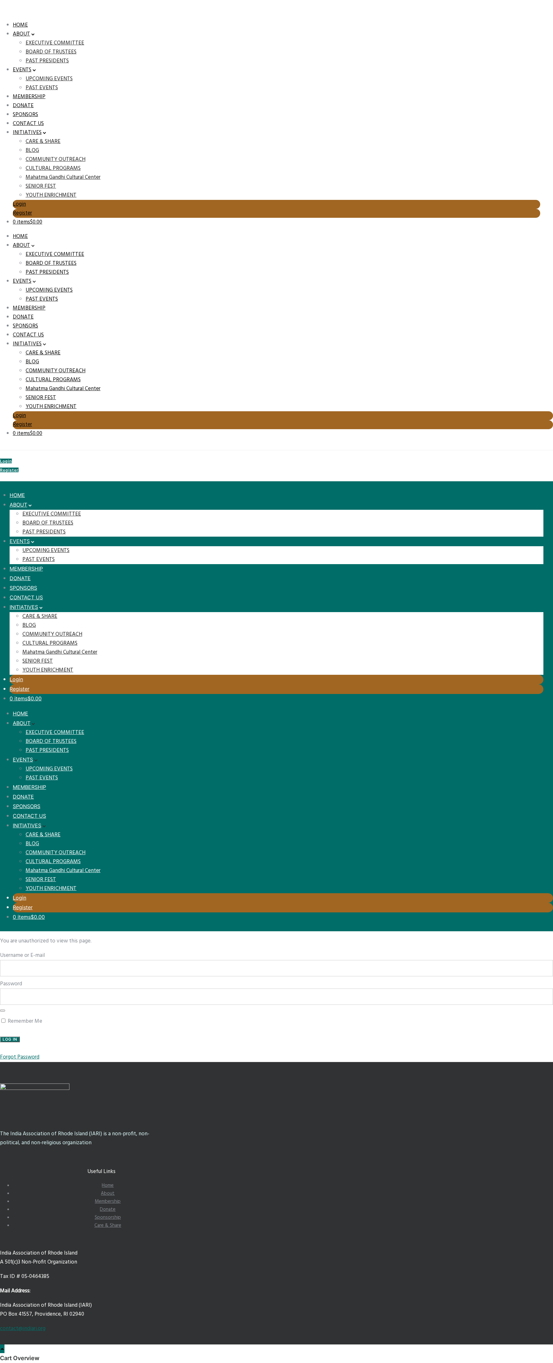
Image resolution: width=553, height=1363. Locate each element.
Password (11, 984)
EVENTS (22, 70)
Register (22, 213)
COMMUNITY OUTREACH (55, 159)
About (108, 1193)
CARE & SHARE (43, 141)
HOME (20, 25)
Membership (108, 1201)
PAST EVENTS (42, 87)
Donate (108, 1209)
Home (108, 1185)
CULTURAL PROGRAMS (53, 168)
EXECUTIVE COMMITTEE (55, 43)
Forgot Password (19, 1057)
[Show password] (2, 1011)
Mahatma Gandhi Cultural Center (63, 177)
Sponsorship (108, 1217)
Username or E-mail (22, 955)
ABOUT (21, 34)
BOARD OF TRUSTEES (51, 52)
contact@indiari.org (22, 1328)
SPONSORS (25, 114)
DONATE (23, 105)
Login (19, 204)
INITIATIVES (27, 132)
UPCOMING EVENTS (49, 79)
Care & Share (107, 1225)
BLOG (32, 150)
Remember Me (24, 1021)
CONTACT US (28, 123)
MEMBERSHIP (29, 96)
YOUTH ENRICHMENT (51, 195)
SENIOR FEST (41, 186)
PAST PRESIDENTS (47, 61)
